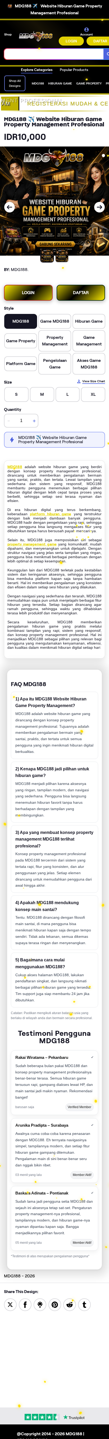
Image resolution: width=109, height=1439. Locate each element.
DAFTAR (81, 292)
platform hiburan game (50, 514)
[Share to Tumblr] (84, 1304)
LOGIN (71, 41)
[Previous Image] (9, 207)
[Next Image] (99, 207)
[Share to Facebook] (25, 1304)
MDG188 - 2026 (19, 1276)
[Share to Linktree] (40, 1304)
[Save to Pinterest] (54, 1304)
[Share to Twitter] (10, 1304)
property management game (32, 544)
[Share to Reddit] (69, 1304)
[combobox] (54, 54)
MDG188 (14, 467)
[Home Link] (36, 36)
